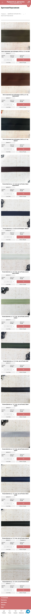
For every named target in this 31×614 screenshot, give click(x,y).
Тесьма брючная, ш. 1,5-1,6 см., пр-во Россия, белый (15, 581)
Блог (2, 607)
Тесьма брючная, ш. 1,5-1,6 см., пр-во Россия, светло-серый (15, 450)
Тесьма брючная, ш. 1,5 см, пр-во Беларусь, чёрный (16, 228)
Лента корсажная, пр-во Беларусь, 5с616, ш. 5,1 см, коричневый (15, 95)
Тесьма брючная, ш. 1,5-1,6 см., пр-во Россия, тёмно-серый (15, 405)
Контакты (4, 600)
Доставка (4, 602)
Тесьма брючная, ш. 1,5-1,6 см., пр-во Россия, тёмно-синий (15, 494)
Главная (3, 14)
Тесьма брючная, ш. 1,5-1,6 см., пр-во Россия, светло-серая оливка (15, 272)
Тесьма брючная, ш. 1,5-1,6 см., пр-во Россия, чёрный (15, 538)
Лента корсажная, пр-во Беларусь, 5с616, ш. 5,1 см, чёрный (15, 140)
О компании (4, 597)
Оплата (3, 604)
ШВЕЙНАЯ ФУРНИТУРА (14, 14)
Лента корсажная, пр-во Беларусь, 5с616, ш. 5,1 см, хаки (15, 51)
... (23, 14)
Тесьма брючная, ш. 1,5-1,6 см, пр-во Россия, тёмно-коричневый (15, 184)
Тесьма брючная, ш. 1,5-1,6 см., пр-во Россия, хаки (15, 361)
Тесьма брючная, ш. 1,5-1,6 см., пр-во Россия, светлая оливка (15, 317)
